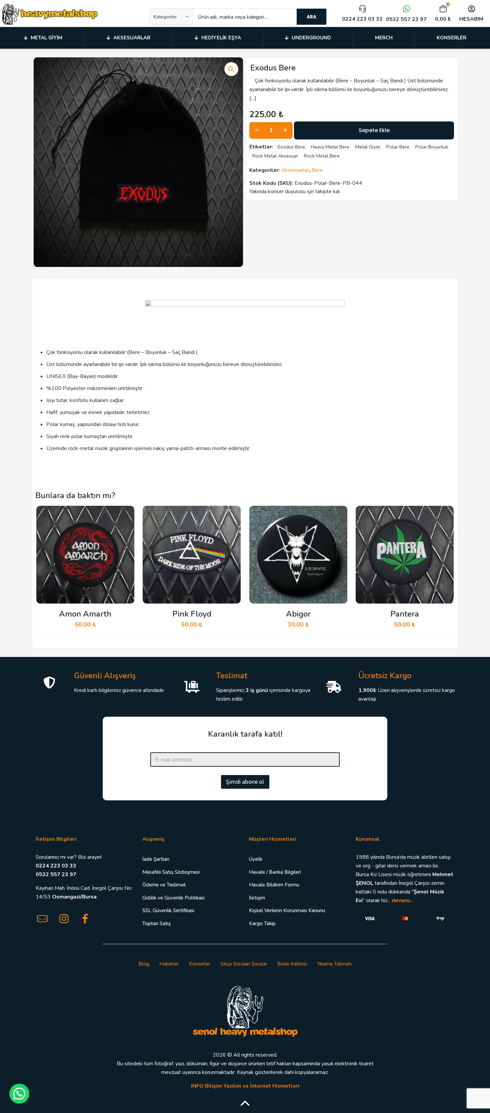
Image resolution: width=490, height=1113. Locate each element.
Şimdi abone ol (245, 782)
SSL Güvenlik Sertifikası (168, 910)
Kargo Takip (262, 923)
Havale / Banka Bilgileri (275, 872)
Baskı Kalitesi (292, 964)
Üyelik (255, 859)
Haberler (169, 964)
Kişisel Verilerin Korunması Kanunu (287, 910)
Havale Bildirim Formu (274, 884)
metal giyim (367, 146)
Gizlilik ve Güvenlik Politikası (173, 897)
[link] (245, 1010)
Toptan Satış (156, 923)
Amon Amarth (85, 614)
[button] (231, 69)
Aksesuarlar (295, 170)
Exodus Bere (291, 146)
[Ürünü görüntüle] (125, 529)
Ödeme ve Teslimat (164, 884)
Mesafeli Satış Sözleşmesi (171, 872)
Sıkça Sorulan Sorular (243, 964)
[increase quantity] (285, 130)
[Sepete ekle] (125, 515)
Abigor (298, 614)
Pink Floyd (191, 614)
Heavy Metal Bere (330, 146)
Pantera (404, 614)
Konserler (199, 964)
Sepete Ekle (374, 130)
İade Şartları (155, 859)
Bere (317, 170)
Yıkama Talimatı (334, 964)
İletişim (257, 897)
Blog (143, 964)
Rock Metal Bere (322, 155)
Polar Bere (397, 146)
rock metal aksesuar (275, 155)
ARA (311, 16)
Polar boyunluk (431, 146)
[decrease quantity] (257, 130)
